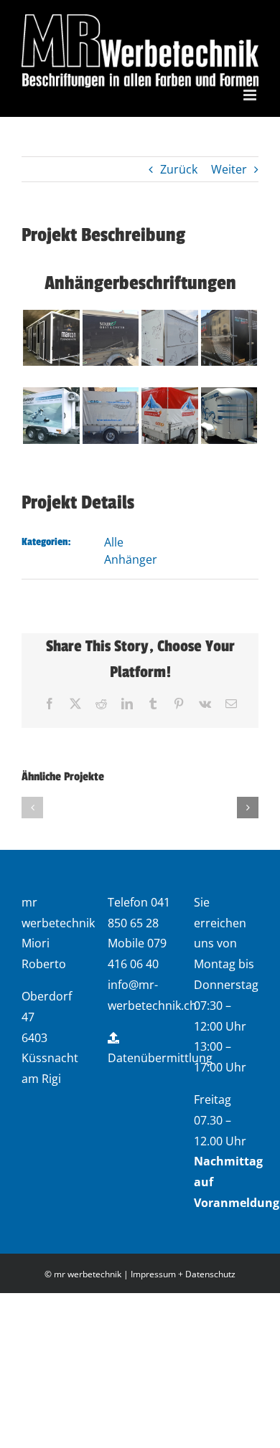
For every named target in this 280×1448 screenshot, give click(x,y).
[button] (32, 807)
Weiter (229, 169)
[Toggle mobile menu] (250, 95)
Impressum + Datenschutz (183, 1274)
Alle (113, 542)
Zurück (178, 169)
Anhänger (130, 559)
